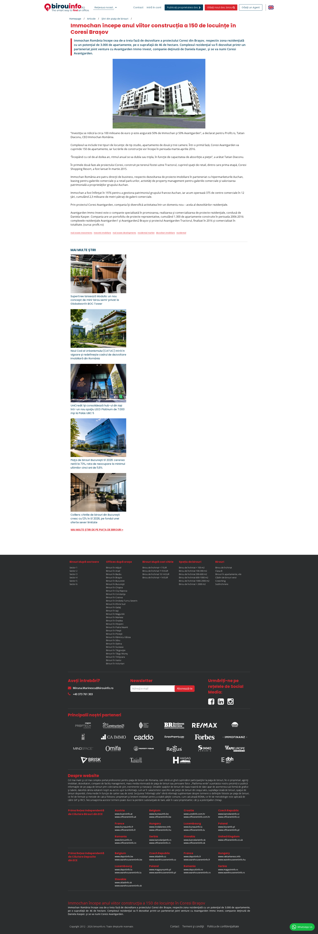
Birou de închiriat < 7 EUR (154, 567)
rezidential (181, 232)
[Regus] (174, 748)
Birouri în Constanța (115, 594)
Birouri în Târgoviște (115, 650)
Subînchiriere (221, 584)
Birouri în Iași (112, 610)
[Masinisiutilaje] (235, 724)
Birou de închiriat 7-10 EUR (155, 570)
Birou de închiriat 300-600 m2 (193, 574)
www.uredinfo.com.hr (194, 813)
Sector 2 (73, 570)
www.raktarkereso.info (229, 856)
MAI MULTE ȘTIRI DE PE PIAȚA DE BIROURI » (97, 529)
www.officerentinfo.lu (194, 829)
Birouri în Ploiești (114, 633)
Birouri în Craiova (114, 597)
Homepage (75, 18)
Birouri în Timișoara (115, 656)
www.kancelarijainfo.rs (160, 839)
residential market (146, 232)
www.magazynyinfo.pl (160, 869)
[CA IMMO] (113, 737)
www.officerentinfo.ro (125, 842)
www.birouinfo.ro (123, 839)
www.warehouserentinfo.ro (197, 872)
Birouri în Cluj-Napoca (116, 590)
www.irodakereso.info (160, 826)
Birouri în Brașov (114, 577)
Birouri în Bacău (113, 574)
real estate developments (124, 232)
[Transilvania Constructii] (136, 760)
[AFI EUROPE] (235, 748)
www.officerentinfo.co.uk (230, 839)
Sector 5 (73, 580)
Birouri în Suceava (114, 646)
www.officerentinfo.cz (228, 816)
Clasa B (218, 570)
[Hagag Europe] (182, 760)
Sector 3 (73, 574)
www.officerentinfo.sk (194, 842)
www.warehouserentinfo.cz (162, 859)
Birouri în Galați (113, 607)
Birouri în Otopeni (114, 623)
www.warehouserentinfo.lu (128, 872)
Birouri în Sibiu (113, 640)
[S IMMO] (204, 748)
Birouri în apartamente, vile (228, 574)
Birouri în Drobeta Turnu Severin (121, 600)
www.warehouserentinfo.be (128, 859)
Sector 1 (73, 567)
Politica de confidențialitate (223, 926)
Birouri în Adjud (113, 567)
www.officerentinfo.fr (125, 829)
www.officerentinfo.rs (159, 842)
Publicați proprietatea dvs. (183, 7)
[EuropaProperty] (174, 737)
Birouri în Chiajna (114, 587)
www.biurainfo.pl (226, 826)
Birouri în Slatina (114, 643)
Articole (91, 18)
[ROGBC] (144, 724)
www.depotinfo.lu (123, 869)
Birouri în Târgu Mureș (117, 653)
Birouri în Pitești (113, 630)
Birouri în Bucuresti (115, 580)
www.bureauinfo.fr (124, 826)
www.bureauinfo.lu (193, 826)
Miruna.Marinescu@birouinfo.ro (93, 688)
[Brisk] (91, 760)
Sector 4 (73, 577)
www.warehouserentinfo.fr (197, 859)
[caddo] (144, 737)
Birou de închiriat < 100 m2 (192, 567)
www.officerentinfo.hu (160, 829)
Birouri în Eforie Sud (115, 604)
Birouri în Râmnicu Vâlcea (118, 637)
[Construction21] (113, 724)
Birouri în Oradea (114, 620)
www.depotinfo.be (124, 856)
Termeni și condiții (193, 926)
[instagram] (231, 700)
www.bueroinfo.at (123, 813)
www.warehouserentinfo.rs (231, 872)
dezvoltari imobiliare (165, 232)
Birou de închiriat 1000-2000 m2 (194, 580)
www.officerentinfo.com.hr (197, 816)
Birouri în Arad (113, 570)
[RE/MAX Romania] (204, 724)
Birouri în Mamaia (114, 617)
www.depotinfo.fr (192, 856)
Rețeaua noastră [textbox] (105, 7)
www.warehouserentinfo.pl (162, 872)
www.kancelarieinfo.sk (195, 839)
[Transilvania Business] (83, 737)
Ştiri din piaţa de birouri (115, 18)
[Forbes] (204, 737)
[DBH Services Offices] (227, 760)
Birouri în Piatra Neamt (117, 627)
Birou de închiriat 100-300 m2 (193, 570)
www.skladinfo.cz (157, 856)
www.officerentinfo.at (125, 816)
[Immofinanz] (235, 737)
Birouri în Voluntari (115, 663)
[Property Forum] (144, 748)
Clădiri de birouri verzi (226, 577)
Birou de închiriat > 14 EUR (155, 577)
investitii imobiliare (102, 232)
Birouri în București (115, 584)
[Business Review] (174, 724)
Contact (138, 7)
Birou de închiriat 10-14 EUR (155, 574)
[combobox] (105, 7)
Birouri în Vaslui (113, 660)
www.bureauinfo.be (159, 813)
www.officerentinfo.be (160, 816)
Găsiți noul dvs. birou (220, 7)
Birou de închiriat (223, 567)
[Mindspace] (83, 748)
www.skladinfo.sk (123, 882)
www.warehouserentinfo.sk (128, 885)
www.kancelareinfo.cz (228, 813)
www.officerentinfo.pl (228, 829)
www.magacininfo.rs (228, 869)
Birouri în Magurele (115, 613)
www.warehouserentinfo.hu (232, 859)
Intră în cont (154, 7)
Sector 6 (73, 584)
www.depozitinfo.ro (193, 869)
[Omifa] (113, 748)
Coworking (220, 580)
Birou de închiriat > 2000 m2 (192, 584)
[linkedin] (222, 700)
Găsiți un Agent (251, 7)
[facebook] (213, 700)
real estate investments (81, 232)
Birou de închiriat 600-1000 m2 (193, 577)
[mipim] (83, 724)
